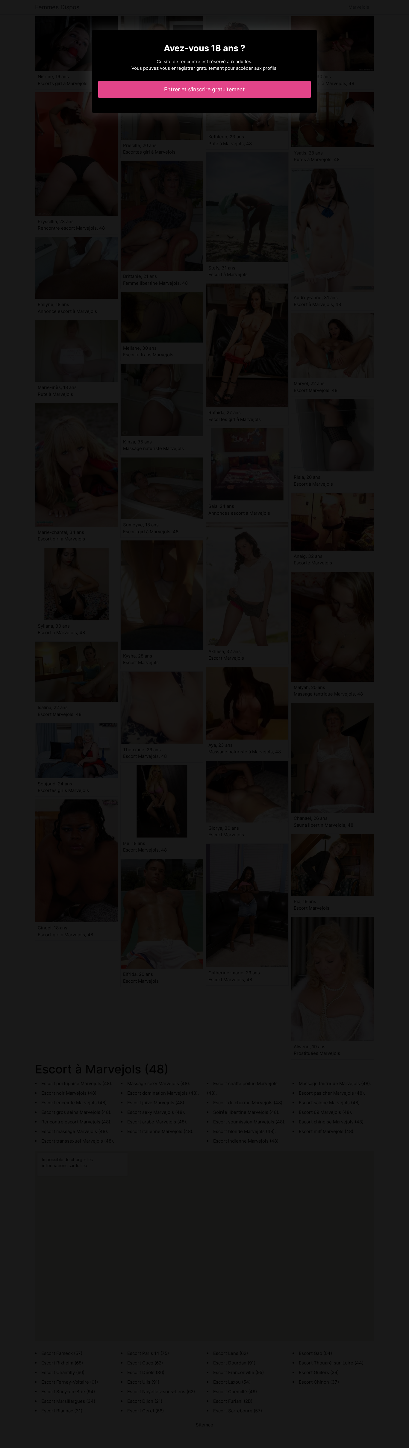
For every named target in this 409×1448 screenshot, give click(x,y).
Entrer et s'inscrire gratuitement (204, 89)
